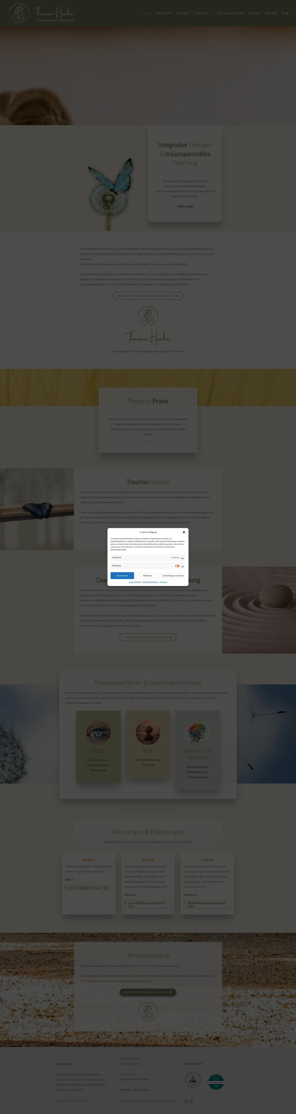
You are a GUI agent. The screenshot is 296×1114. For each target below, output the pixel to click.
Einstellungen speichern (173, 575)
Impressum (163, 582)
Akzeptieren (122, 575)
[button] (183, 532)
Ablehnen (147, 575)
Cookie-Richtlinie (135, 582)
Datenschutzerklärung (150, 582)
